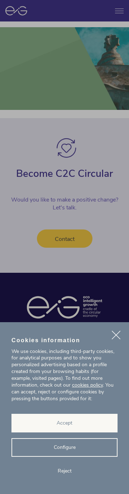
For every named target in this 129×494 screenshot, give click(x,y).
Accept (64, 423)
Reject (65, 471)
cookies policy (87, 385)
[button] (116, 336)
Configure (65, 447)
